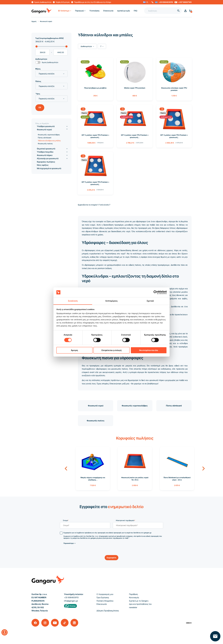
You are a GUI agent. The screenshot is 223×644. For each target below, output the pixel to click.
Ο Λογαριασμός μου (105, 594)
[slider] (36, 46)
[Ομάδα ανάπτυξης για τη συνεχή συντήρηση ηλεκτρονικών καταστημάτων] (189, 622)
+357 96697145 (185, 2)
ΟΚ (39, 107)
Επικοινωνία (102, 604)
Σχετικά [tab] (150, 301)
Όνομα (66, 520)
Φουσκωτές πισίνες (95, 420)
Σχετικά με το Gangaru (138, 601)
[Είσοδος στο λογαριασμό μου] (185, 11)
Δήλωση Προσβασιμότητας (108, 610)
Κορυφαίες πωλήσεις (46, 162)
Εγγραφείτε (111, 557)
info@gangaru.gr (71, 601)
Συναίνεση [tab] (73, 301)
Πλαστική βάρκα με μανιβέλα (95, 88)
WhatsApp (72, 606)
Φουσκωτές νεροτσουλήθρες (135, 405)
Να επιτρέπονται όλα (148, 350)
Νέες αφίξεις (43, 165)
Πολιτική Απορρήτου (105, 601)
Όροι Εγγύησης (103, 597)
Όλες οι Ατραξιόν (42, 123)
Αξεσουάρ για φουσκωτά (47, 158)
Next (203, 468)
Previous (66, 468)
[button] (145, 2)
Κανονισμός (134, 597)
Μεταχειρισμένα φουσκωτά (49, 168)
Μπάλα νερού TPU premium (134, 88)
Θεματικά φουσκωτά (46, 148)
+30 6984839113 (166, 2)
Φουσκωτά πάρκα (44, 155)
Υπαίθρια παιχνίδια (45, 152)
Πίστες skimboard (174, 405)
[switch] (94, 339)
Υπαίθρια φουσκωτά (46, 126)
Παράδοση (133, 594)
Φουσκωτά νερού (95, 405)
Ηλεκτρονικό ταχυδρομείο (125, 520)
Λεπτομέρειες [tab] (111, 301)
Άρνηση (74, 350)
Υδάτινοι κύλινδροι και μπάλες (49, 141)
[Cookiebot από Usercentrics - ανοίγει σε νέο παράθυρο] (155, 292)
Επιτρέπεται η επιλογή (112, 350)
